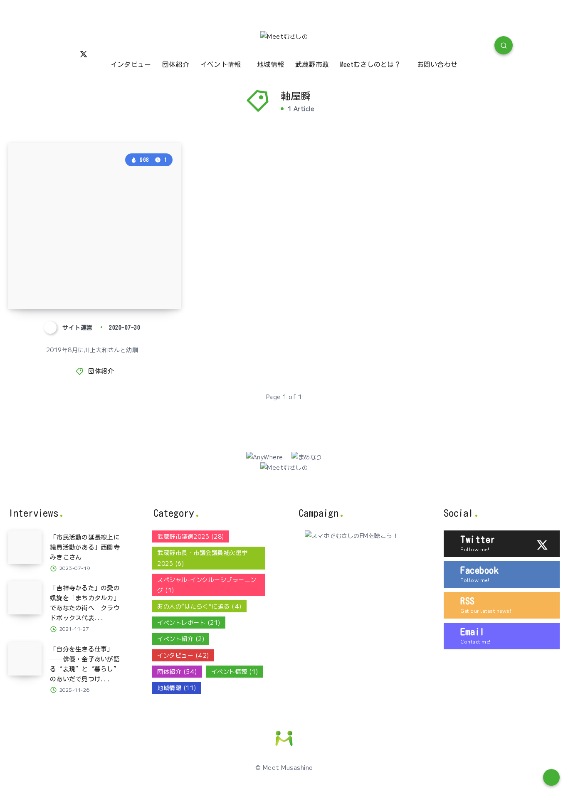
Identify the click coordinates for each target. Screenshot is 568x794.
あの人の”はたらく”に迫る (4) (199, 606)
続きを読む (153, 284)
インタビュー (131, 64)
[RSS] (103, 46)
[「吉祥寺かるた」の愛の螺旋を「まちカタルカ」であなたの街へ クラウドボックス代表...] (25, 597)
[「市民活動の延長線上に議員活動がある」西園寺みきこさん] (25, 547)
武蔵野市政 (312, 64)
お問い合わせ (437, 64)
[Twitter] (83, 53)
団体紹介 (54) (177, 671)
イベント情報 (220, 64)
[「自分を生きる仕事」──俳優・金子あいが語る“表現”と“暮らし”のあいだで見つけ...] (25, 659)
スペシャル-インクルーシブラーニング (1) (207, 584)
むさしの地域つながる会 (80, 287)
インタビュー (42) (183, 655)
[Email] (122, 46)
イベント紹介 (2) (180, 638)
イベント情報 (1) (234, 671)
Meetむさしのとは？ (370, 64)
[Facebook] (64, 46)
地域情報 (270, 64)
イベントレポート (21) (188, 622)
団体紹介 (175, 64)
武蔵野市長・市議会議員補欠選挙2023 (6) (202, 557)
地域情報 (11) (176, 687)
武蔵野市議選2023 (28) (190, 536)
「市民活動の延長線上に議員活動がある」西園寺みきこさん (85, 547)
